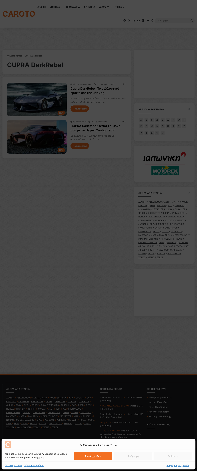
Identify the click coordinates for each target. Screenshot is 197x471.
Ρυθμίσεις (173, 456)
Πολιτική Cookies (13, 465)
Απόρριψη (133, 456)
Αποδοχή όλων (93, 456)
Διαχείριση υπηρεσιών (178, 465)
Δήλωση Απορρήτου (34, 465)
